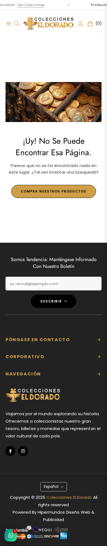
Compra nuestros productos (53, 191)
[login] (78, 23)
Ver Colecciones (25, 4)
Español (51, 486)
